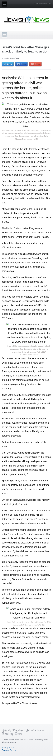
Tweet (9, 64)
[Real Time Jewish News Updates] (26, 19)
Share (23, 64)
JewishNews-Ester (11, 58)
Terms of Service (9, 750)
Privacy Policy (8, 747)
